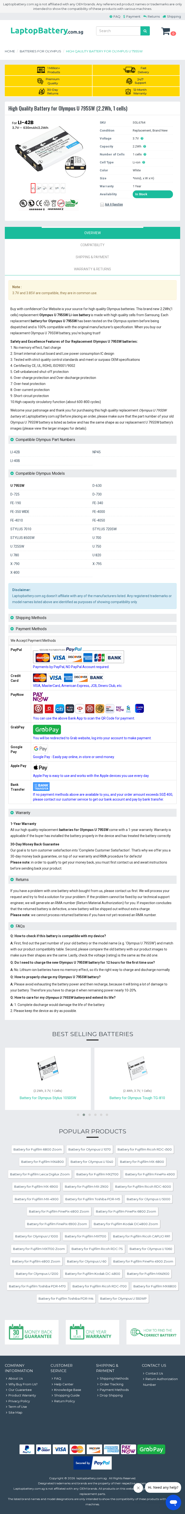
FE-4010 (16, 520)
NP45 (96, 452)
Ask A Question (114, 204)
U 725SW (17, 546)
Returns (154, 16)
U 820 (96, 555)
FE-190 (15, 503)
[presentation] (92, 233)
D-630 (97, 486)
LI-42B (15, 452)
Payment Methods (114, 1390)
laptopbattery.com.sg (91, 1478)
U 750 (96, 546)
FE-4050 (98, 520)
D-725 (15, 494)
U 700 (96, 538)
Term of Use (17, 1407)
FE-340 (97, 503)
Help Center (63, 1384)
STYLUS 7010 (20, 529)
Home (10, 51)
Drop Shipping (111, 1395)
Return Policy (64, 1401)
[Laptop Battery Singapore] (47, 36)
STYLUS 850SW (22, 538)
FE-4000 (98, 512)
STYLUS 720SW (104, 529)
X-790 (15, 564)
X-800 (15, 572)
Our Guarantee (20, 1390)
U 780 (14, 555)
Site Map (15, 1412)
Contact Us (154, 1373)
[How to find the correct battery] (153, 1332)
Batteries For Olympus (40, 51)
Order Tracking (111, 1384)
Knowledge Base (67, 1390)
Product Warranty (22, 1395)
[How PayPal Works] (92, 1468)
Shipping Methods (114, 1378)
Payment (133, 16)
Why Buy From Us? (23, 1384)
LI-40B (15, 461)
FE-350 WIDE (19, 512)
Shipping (174, 16)
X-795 (97, 564)
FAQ (116, 16)
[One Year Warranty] (92, 1332)
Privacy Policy (19, 1401)
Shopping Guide (67, 1395)
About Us (15, 1378)
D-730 (97, 494)
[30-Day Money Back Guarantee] (32, 1332)
